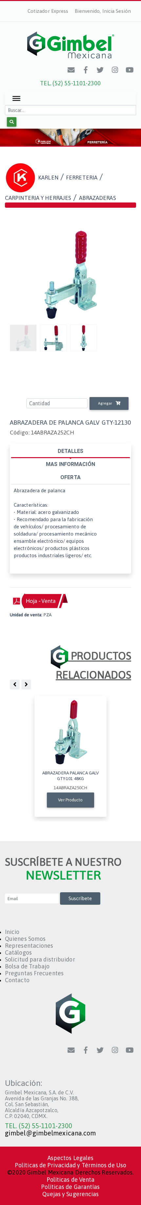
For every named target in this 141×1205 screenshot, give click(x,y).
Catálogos (18, 952)
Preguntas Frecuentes (34, 973)
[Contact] (71, 69)
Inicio (12, 931)
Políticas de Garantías (70, 1186)
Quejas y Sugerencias (70, 1194)
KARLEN (48, 177)
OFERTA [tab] (70, 477)
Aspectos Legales (71, 1157)
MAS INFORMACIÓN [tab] (70, 464)
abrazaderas (97, 198)
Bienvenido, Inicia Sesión (103, 11)
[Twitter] (100, 69)
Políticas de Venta (71, 1179)
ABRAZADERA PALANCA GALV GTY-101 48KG (70, 775)
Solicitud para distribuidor (40, 959)
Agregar (105, 403)
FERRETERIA (81, 177)
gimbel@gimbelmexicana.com (50, 1133)
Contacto (17, 980)
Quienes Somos (25, 938)
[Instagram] (115, 69)
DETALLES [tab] (71, 451)
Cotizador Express (48, 11)
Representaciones (29, 945)
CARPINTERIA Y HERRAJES (38, 198)
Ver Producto (70, 799)
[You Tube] (129, 69)
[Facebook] (85, 69)
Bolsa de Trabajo (27, 966)
